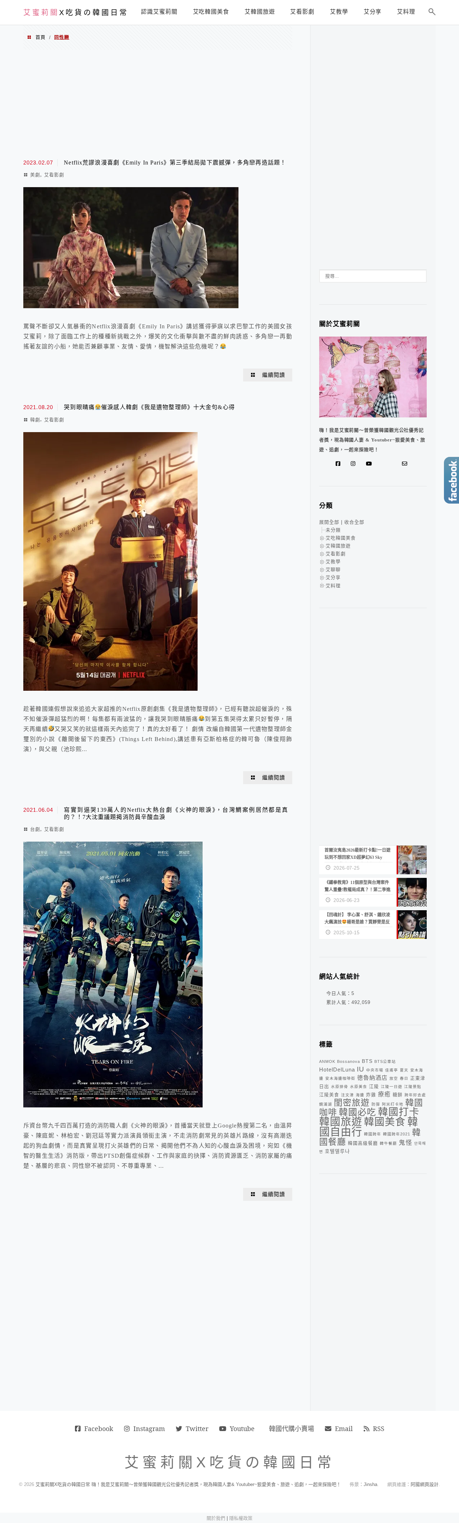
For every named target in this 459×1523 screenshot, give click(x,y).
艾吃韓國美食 (341, 538)
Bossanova (348, 1061)
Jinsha (370, 1484)
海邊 (360, 1095)
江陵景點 (412, 1086)
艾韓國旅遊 (338, 545)
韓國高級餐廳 (363, 1143)
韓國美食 (385, 1122)
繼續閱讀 (273, 375)
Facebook (98, 1428)
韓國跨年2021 (396, 1134)
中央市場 (374, 1070)
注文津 (347, 1095)
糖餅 (398, 1094)
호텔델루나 (337, 1151)
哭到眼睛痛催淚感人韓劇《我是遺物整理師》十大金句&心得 (149, 407)
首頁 (41, 37)
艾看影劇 (54, 174)
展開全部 (329, 522)
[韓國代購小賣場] (383, 464)
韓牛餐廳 (388, 1143)
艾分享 (333, 577)
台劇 (35, 829)
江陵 (374, 1086)
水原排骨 (339, 1086)
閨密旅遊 (352, 1102)
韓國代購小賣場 (291, 1428)
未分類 (333, 530)
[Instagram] (354, 464)
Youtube (242, 1428)
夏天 (404, 1070)
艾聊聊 (333, 569)
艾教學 (333, 561)
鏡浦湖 (325, 1104)
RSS (378, 1428)
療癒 (384, 1094)
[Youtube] (370, 464)
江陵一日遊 (391, 1086)
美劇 (35, 174)
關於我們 (216, 1518)
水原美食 (358, 1086)
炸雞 (371, 1094)
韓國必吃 (357, 1112)
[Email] (406, 464)
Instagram (149, 1428)
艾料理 (333, 585)
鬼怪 (405, 1142)
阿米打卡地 (392, 1104)
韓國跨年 (372, 1134)
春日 (404, 1078)
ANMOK (327, 1061)
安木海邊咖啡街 (340, 1078)
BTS (367, 1061)
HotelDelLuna (337, 1069)
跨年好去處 (415, 1095)
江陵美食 (329, 1094)
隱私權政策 (240, 1518)
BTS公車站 (385, 1061)
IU (360, 1069)
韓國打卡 (399, 1111)
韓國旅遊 (340, 1122)
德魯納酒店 (372, 1078)
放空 (393, 1078)
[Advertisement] (157, 103)
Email (344, 1428)
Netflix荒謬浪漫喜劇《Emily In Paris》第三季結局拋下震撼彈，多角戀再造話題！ (175, 162)
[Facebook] (339, 464)
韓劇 (35, 419)
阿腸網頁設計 (425, 1484)
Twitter (197, 1428)
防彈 (376, 1104)
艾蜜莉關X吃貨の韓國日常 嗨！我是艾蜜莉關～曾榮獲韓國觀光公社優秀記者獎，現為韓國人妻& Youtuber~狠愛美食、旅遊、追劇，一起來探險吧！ (188, 1484)
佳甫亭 (391, 1070)
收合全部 (354, 522)
